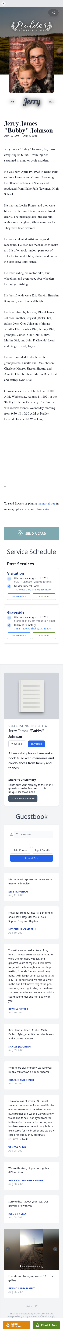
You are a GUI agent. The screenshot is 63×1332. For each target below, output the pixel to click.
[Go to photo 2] (22, 1266)
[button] (31, 1249)
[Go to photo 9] (37, 1266)
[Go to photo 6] (31, 1266)
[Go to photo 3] (24, 1266)
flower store (43, 509)
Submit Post (31, 858)
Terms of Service (41, 1316)
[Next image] (55, 1249)
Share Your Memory (22, 798)
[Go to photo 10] (39, 1266)
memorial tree (46, 503)
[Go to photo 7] (33, 1266)
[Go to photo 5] (29, 1266)
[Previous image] (8, 1249)
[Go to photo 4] (26, 1266)
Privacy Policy (21, 1316)
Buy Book (36, 743)
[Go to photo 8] (35, 1266)
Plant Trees (44, 596)
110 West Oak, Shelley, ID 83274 (32, 589)
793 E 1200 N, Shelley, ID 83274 (32, 628)
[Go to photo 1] (20, 1266)
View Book (17, 743)
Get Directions (19, 596)
